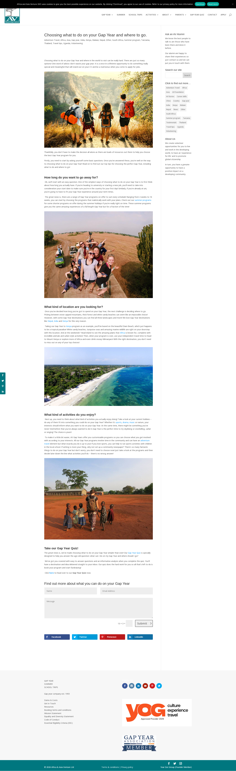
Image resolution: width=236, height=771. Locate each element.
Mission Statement (52, 713)
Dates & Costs (50, 700)
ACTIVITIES (151, 15)
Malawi (95, 40)
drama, (125, 422)
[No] (232, 4)
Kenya (88, 40)
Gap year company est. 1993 (57, 693)
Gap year (75, 40)
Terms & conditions (110, 767)
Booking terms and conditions (57, 710)
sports (119, 422)
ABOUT (165, 15)
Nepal (102, 40)
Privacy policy (127, 767)
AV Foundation (178, 92)
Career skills (182, 96)
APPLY (223, 15)
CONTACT (212, 15)
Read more (213, 4)
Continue (200, 4)
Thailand (48, 43)
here (51, 573)
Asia (68, 40)
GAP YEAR (106, 15)
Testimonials (171, 122)
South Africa (117, 40)
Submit (142, 623)
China (168, 101)
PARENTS (179, 15)
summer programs (143, 200)
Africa (63, 40)
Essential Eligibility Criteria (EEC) (58, 723)
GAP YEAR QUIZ (197, 15)
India (82, 40)
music (132, 422)
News (176, 109)
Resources (49, 706)
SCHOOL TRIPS (135, 15)
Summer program (132, 40)
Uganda (66, 43)
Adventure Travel (51, 40)
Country (176, 101)
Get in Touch (50, 703)
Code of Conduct (51, 719)
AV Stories (170, 96)
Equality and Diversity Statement (59, 716)
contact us (174, 59)
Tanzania (145, 40)
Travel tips (57, 43)
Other (108, 40)
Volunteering (77, 43)
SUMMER (121, 15)
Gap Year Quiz (134, 552)
